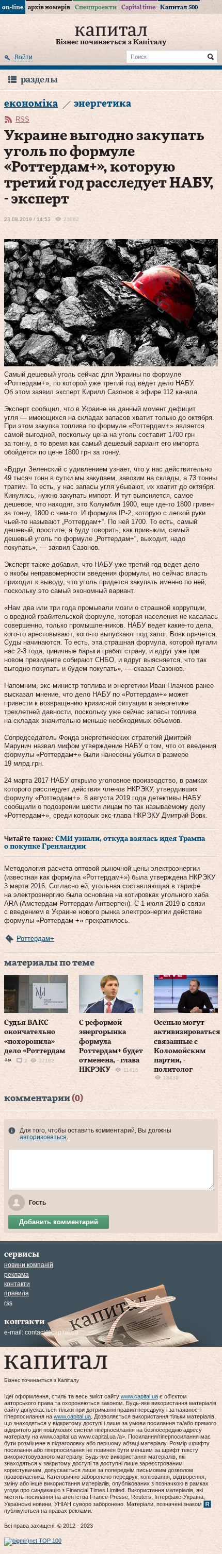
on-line (12, 7)
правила (16, 1293)
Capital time (138, 7)
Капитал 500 (179, 7)
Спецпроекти (96, 7)
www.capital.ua (139, 1396)
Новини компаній (28, 1265)
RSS (22, 119)
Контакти (17, 1284)
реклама (16, 1274)
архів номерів (49, 7)
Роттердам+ (35, 938)
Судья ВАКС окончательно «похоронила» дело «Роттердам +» (34, 1041)
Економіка (31, 104)
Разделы (39, 79)
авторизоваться (43, 1137)
